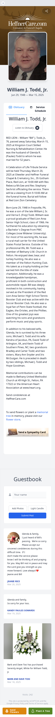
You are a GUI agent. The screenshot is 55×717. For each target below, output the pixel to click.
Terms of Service (36, 703)
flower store (13, 419)
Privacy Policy (19, 703)
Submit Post (27, 515)
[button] (27, 641)
